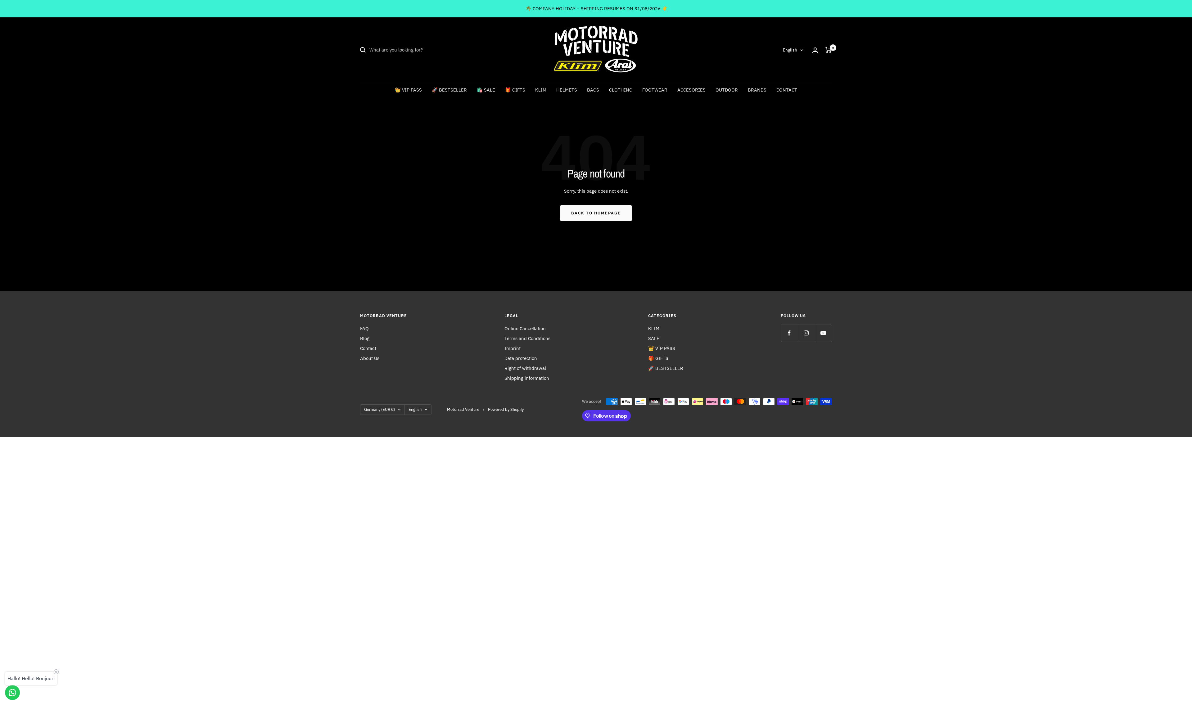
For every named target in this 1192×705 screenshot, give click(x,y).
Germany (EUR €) (379, 409)
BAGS (593, 90)
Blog (364, 338)
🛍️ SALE (486, 90)
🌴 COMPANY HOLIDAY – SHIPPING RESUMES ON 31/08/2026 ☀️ (597, 8)
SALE (653, 338)
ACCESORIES (691, 90)
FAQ (364, 328)
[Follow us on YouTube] (823, 333)
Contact (368, 348)
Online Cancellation (525, 328)
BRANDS (757, 90)
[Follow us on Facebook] (789, 333)
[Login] (815, 50)
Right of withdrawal (525, 368)
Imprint (512, 348)
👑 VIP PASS (408, 90)
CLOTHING (620, 90)
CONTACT (786, 90)
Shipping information (526, 378)
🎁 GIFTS (515, 90)
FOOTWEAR (654, 90)
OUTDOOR (727, 90)
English (790, 50)
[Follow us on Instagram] (806, 333)
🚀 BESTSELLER (449, 90)
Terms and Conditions (527, 338)
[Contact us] (12, 692)
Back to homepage (596, 213)
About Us (369, 358)
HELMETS (566, 90)
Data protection (520, 358)
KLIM (540, 90)
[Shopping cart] (828, 50)
